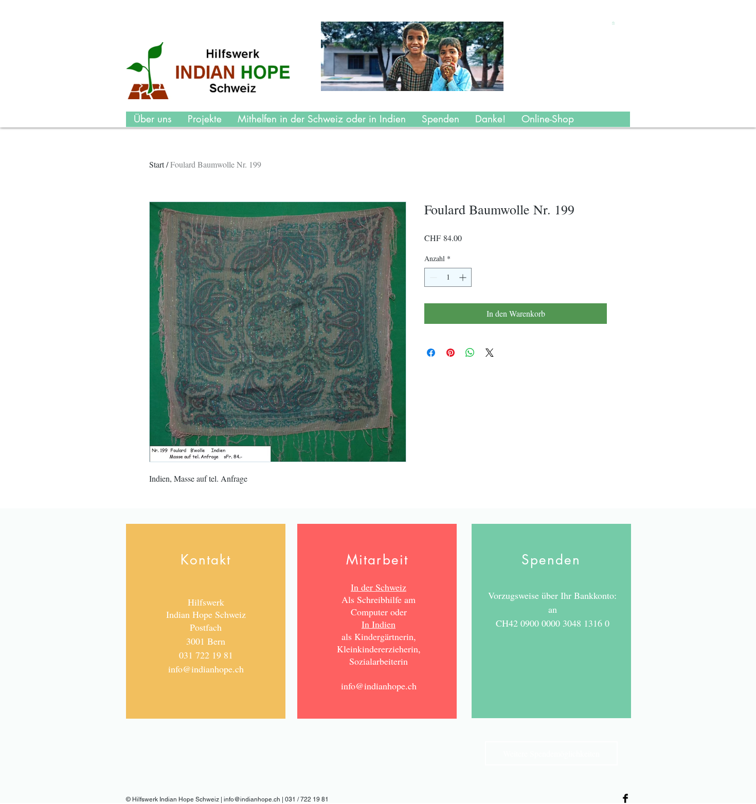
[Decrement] (432, 277)
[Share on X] (489, 352)
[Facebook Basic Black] (625, 798)
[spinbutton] (448, 277)
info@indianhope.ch (206, 669)
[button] (613, 23)
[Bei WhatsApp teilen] (470, 352)
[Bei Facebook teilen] (431, 352)
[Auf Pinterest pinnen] (450, 352)
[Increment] (463, 277)
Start (156, 164)
